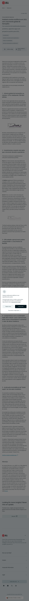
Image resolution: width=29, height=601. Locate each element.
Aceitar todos (20, 306)
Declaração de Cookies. (16, 302)
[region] (14, 300)
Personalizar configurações (14, 310)
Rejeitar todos (8, 306)
